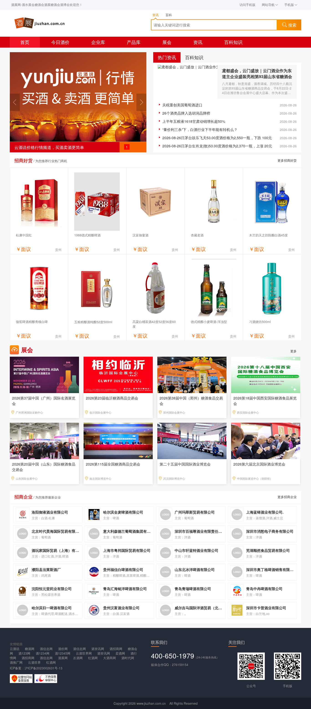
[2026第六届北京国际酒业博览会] (265, 440)
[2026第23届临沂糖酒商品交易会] (118, 374)
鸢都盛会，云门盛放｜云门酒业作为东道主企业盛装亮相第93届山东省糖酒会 (257, 73)
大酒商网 (109, 657)
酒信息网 (46, 648)
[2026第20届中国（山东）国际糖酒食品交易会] (44, 440)
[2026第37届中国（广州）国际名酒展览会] (44, 374)
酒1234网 (42, 653)
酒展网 (63, 657)
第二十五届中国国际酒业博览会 (185, 464)
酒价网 (63, 648)
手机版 (289, 4)
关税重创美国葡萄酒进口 (182, 105)
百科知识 (233, 42)
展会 (166, 42)
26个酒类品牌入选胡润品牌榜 (186, 113)
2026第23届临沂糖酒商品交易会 (112, 398)
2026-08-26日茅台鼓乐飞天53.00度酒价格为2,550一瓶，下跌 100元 (217, 137)
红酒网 (93, 657)
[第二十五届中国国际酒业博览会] (192, 440)
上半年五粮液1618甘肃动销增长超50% (193, 121)
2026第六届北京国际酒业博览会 (259, 464)
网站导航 (268, 4)
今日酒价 (60, 42)
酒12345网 (62, 653)
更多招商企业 (287, 496)
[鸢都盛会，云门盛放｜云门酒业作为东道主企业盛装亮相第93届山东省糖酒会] (187, 81)
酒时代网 (127, 657)
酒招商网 (116, 648)
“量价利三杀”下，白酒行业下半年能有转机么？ (199, 129)
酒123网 (24, 653)
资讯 (197, 42)
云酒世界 (34, 662)
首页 (24, 42)
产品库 (133, 42)
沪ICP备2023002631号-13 (43, 668)
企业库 (98, 42)
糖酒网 (29, 648)
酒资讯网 (97, 648)
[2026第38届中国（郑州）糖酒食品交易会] (192, 374)
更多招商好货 (287, 160)
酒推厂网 (16, 662)
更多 (293, 351)
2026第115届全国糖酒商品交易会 (113, 464)
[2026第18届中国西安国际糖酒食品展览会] (265, 374)
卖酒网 (120, 653)
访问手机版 (247, 4)
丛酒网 (78, 657)
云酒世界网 (84, 653)
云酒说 (14, 648)
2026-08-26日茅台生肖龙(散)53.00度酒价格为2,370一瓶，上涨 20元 (217, 145)
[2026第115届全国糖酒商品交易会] (118, 440)
